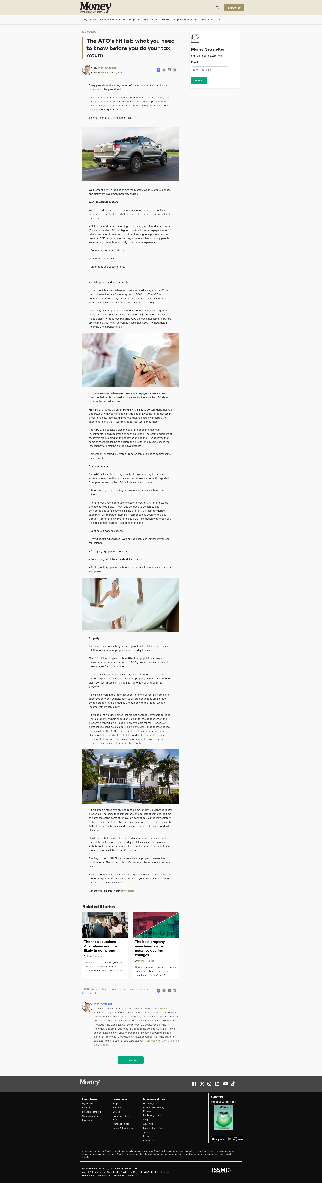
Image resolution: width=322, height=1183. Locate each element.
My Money (90, 19)
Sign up (198, 80)
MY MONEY (89, 32)
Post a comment (130, 1060)
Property (134, 19)
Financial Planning (111, 19)
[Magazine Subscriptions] (225, 1117)
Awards (205, 19)
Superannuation (184, 19)
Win (219, 19)
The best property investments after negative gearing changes (150, 948)
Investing (149, 19)
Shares (166, 19)
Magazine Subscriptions (223, 1101)
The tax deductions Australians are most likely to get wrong (101, 946)
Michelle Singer (146, 960)
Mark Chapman (107, 67)
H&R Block (160, 1008)
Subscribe (234, 7)
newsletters (127, 890)
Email (194, 62)
